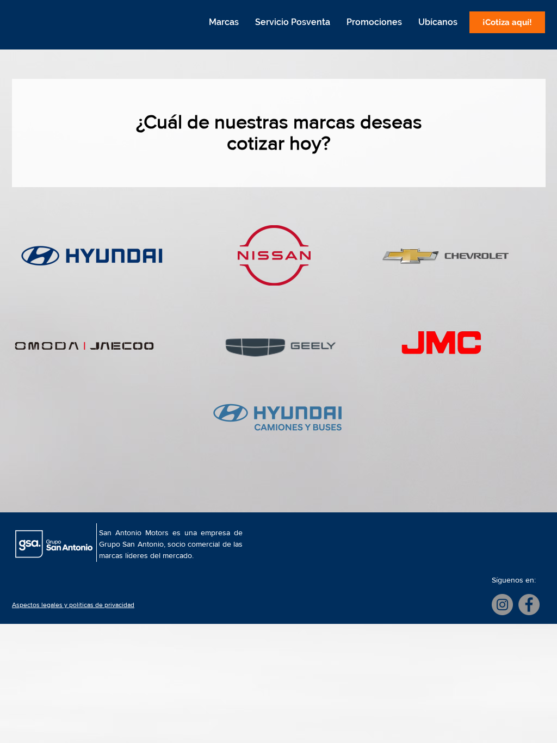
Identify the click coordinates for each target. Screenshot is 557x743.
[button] (223, 22)
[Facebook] (529, 604)
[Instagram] (502, 604)
